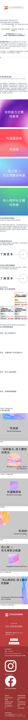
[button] (9, 239)
